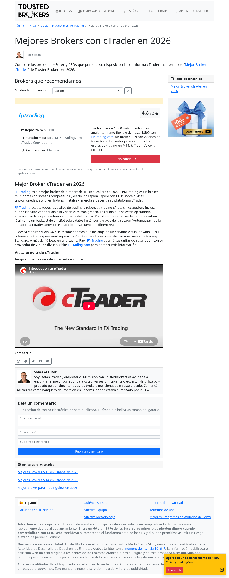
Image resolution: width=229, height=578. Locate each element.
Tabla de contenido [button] (188, 79)
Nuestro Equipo (95, 510)
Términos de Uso (162, 510)
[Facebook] (40, 361)
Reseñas (131, 11)
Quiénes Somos (95, 502)
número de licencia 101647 (145, 548)
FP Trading (23, 192)
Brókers (65, 11)
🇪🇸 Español (28, 502)
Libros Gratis (157, 11)
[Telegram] (26, 361)
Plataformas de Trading (68, 26)
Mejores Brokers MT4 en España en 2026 (48, 480)
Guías (44, 26)
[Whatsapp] (18, 361)
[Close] (222, 569)
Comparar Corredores (98, 11)
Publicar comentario (89, 451)
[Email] (48, 361)
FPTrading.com (102, 137)
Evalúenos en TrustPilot (35, 510)
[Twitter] (33, 361)
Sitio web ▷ (174, 570)
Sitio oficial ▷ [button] (126, 158)
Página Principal (25, 26)
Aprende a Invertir (193, 11)
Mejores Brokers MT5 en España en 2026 (48, 472)
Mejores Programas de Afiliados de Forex (180, 517)
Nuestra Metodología (99, 517)
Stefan (36, 55)
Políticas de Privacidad (166, 502)
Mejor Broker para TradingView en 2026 (47, 487)
